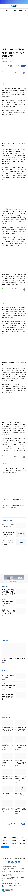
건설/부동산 (5, 837)
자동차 (22, 837)
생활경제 (14, 840)
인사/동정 (14, 843)
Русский (17, 883)
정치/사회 (23, 840)
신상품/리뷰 (22, 843)
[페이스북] (3, 66)
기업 (5, 834)
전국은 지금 (8, 10)
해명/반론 (5, 847)
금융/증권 (14, 834)
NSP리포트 (14, 10)
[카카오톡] (8, 66)
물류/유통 (14, 837)
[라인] (11, 66)
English (6, 883)
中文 (13, 883)
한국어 (3, 883)
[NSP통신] (14, 6)
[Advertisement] (14, 130)
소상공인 (20, 10)
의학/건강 (5, 840)
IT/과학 (22, 834)
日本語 (10, 883)
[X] (5, 66)
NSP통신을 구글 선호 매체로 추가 (11, 2)
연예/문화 (5, 843)
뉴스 (3, 10)
